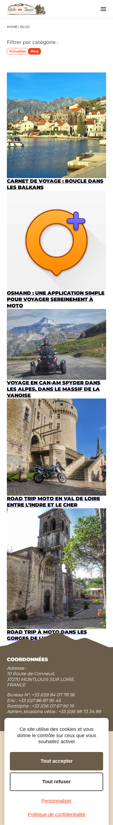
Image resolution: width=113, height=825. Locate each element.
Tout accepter (57, 761)
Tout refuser (56, 781)
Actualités (17, 51)
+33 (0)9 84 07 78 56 (53, 694)
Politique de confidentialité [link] (56, 814)
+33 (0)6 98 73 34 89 (79, 711)
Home (12, 27)
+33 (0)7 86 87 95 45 (39, 700)
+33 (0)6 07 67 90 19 (53, 706)
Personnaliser (56, 801)
